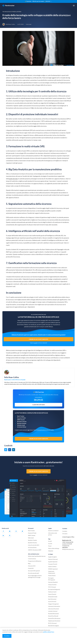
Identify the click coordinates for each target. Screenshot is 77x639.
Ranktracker (8, 6)
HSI (32, 108)
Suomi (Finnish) (52, 601)
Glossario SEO (31, 566)
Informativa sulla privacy (52, 534)
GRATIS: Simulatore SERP (34, 550)
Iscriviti (50, 543)
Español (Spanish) (52, 561)
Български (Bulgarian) (54, 589)
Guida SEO (31, 568)
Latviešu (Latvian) (52, 611)
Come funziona (32, 558)
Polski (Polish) (52, 575)
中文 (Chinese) (52, 587)
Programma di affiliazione (34, 561)
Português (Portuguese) (51, 578)
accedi (35, 342)
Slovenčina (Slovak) (53, 616)
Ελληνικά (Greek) (52, 596)
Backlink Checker (32, 540)
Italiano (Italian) (52, 566)
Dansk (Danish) (52, 594)
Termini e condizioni (53, 530)
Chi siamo (64, 533)
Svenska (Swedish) (53, 582)
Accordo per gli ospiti (33, 573)
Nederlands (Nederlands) (51, 572)
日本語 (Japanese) (53, 569)
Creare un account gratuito (38, 339)
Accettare (7, 636)
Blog (29, 563)
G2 (9, 535)
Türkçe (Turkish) (52, 584)
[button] (74, 5)
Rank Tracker (31, 530)
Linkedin (3, 535)
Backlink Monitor (32, 542)
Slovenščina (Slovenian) (54, 618)
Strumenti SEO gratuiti (34, 570)
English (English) (52, 557)
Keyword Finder (32, 533)
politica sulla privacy (48, 632)
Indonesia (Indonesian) (54, 606)
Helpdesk (50, 550)
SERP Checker (31, 535)
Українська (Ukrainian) (54, 620)
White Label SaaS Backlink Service (36, 556)
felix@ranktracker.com (68, 549)
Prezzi (49, 546)
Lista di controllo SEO (33, 545)
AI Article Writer (32, 547)
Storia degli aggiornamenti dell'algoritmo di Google (35, 576)
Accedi (50, 541)
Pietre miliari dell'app (53, 548)
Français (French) (52, 564)
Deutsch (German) (53, 559)
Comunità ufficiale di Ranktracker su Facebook (16, 531)
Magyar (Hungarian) (53, 604)
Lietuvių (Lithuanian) (53, 608)
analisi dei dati (13, 179)
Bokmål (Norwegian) (53, 625)
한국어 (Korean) (52, 623)
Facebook (3, 531)
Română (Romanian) (53, 613)
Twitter (22, 531)
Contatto (64, 531)
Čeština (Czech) (52, 592)
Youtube (9, 531)
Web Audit (31, 538)
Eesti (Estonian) (52, 599)
